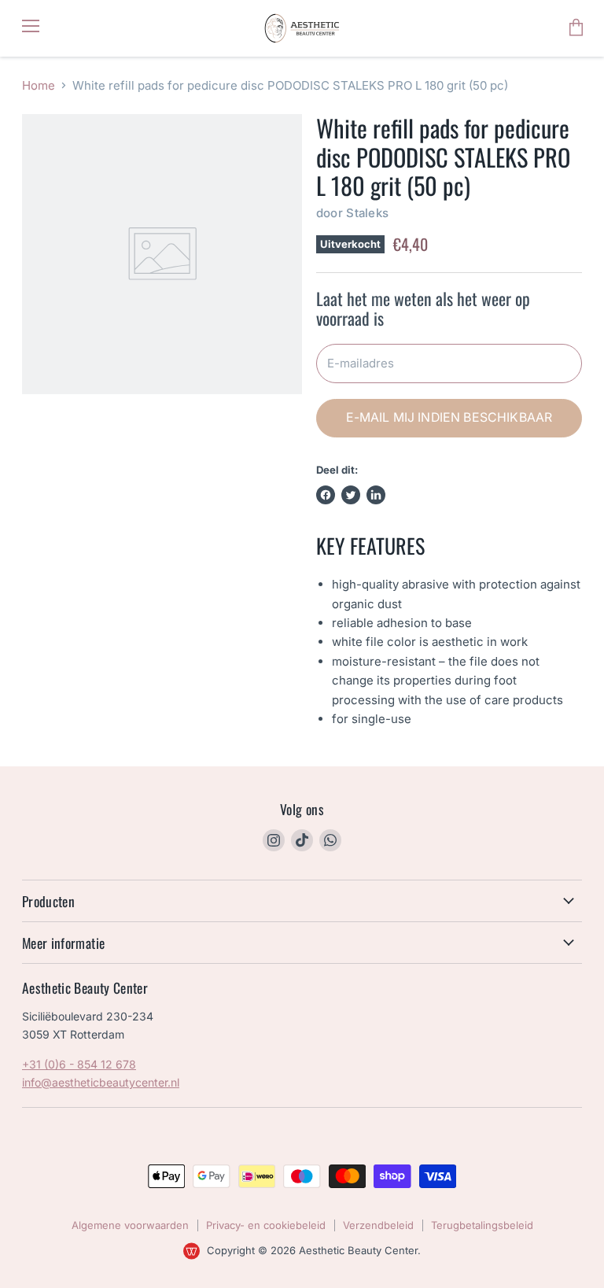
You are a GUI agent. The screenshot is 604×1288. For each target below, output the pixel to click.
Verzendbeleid (378, 1225)
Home (38, 85)
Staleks (367, 212)
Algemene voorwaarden (130, 1225)
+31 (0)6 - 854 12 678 (79, 1064)
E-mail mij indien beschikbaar (449, 417)
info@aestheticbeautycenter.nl (100, 1082)
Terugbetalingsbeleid (482, 1225)
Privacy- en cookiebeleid (266, 1225)
